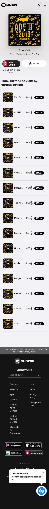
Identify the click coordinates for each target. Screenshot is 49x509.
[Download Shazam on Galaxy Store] (34, 452)
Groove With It (21, 248)
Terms (32, 389)
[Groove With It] (8, 248)
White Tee (19, 127)
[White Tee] (8, 127)
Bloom (17, 157)
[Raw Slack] (8, 293)
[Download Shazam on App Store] (33, 445)
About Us (14, 389)
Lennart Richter (33, 112)
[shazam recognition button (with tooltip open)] (41, 491)
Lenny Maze (32, 97)
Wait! (16, 142)
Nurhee (29, 323)
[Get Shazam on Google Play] (13, 445)
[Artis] (8, 323)
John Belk (31, 278)
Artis (16, 323)
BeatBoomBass (21, 187)
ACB (28, 248)
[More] (31, 248)
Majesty (30, 218)
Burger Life (19, 278)
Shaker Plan (20, 233)
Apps (12, 394)
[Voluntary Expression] (8, 173)
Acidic (17, 263)
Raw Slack (19, 293)
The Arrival (19, 203)
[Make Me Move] (8, 218)
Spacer (17, 308)
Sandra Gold (32, 187)
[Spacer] (8, 308)
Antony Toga (32, 308)
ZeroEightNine (21, 97)
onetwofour (31, 127)
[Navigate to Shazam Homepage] (9, 5)
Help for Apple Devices (13, 407)
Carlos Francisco (34, 293)
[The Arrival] (8, 203)
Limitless (30, 263)
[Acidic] (8, 263)
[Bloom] (8, 157)
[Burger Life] (8, 278)
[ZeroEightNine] (8, 97)
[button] (45, 4)
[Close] (47, 349)
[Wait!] (8, 142)
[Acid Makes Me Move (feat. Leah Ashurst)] (8, 112)
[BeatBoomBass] (8, 188)
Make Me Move (21, 218)
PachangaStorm (33, 203)
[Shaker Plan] (8, 233)
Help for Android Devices (13, 419)
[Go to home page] (24, 362)
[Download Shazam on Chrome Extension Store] (13, 453)
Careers (13, 399)
